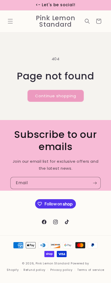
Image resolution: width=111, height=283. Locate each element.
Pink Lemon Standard (53, 263)
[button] (10, 21)
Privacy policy (61, 270)
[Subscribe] (94, 183)
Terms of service (90, 270)
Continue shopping (55, 96)
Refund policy (34, 270)
